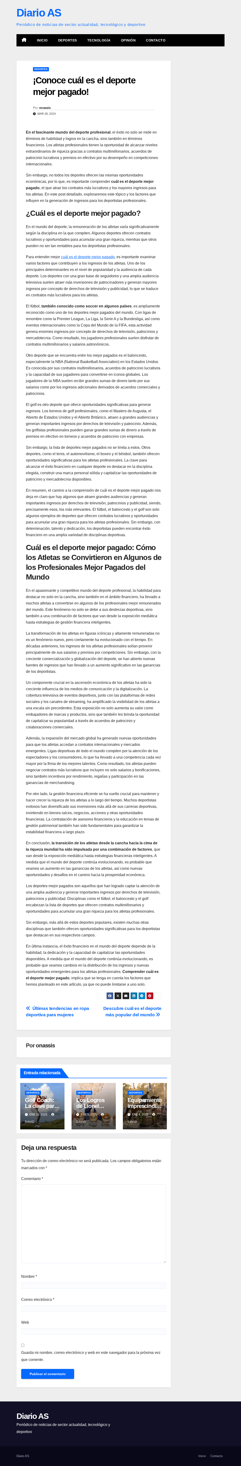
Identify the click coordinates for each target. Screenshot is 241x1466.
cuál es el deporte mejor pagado (88, 257)
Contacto (155, 40)
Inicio (42, 40)
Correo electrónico (37, 1300)
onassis (45, 108)
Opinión (128, 40)
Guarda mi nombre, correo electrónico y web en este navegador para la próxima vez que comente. (91, 1356)
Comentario (32, 1179)
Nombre (29, 1276)
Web (25, 1322)
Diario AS (38, 13)
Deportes (67, 40)
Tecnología (99, 40)
